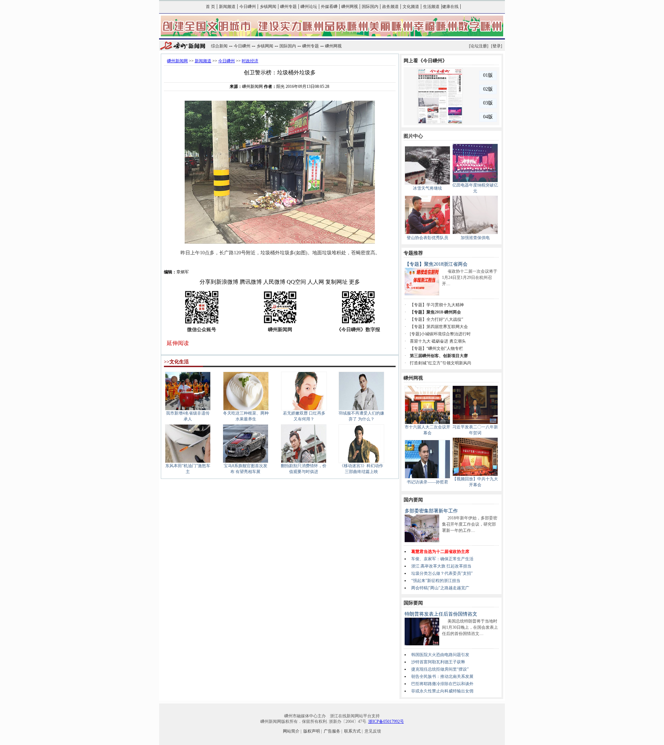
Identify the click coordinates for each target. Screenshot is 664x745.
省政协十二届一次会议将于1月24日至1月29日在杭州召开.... (469, 277)
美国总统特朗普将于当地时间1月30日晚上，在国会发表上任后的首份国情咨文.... (470, 627)
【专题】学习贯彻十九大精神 (437, 304)
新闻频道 (227, 6)
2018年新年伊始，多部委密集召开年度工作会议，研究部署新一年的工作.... (469, 524)
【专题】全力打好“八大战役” (436, 319)
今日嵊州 (247, 6)
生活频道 (431, 6)
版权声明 (311, 731)
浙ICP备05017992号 (386, 721)
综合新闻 (219, 46)
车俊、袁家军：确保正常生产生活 (442, 558)
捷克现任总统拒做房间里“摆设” (440, 669)
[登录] (496, 46)
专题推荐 (413, 253)
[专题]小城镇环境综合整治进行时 (440, 333)
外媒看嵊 (329, 6)
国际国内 (370, 6)
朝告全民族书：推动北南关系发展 (442, 676)
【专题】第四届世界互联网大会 (439, 326)
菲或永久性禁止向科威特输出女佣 (442, 691)
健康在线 (450, 6)
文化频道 (411, 6)
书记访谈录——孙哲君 (427, 482)
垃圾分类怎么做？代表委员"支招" (442, 573)
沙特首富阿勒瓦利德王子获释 (438, 662)
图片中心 (413, 136)
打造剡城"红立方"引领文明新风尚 (440, 363)
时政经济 (250, 60)
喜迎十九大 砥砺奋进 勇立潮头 (438, 341)
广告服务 (332, 731)
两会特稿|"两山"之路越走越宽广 (440, 587)
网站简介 (291, 731)
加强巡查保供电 (475, 237)
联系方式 (352, 731)
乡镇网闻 (268, 6)
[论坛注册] (478, 46)
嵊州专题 (288, 6)
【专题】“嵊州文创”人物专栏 (436, 348)
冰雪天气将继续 (427, 188)
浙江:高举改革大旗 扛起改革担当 (441, 566)
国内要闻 (413, 499)
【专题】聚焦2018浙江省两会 (436, 264)
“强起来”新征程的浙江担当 (435, 580)
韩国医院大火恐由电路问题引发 (440, 654)
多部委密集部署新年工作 (431, 511)
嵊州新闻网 (177, 60)
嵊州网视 (349, 6)
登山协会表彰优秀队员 (427, 237)
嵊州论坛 (309, 6)
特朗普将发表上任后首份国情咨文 (441, 614)
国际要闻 (413, 603)
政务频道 (390, 6)
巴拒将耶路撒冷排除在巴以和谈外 (442, 683)
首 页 (210, 6)
